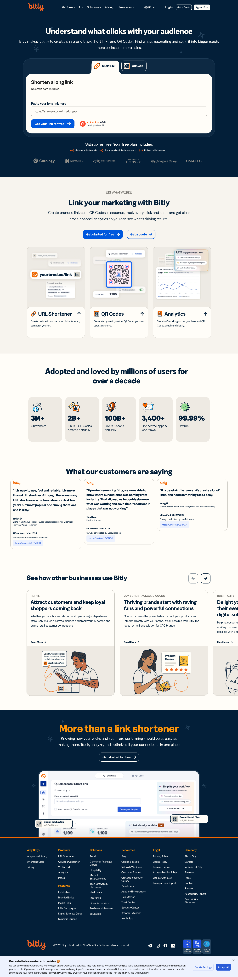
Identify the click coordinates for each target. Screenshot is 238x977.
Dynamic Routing (67, 918)
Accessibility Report (195, 893)
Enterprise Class (35, 861)
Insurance (95, 897)
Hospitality (96, 870)
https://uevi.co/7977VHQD (28, 543)
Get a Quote (183, 7)
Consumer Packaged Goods (101, 863)
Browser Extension (131, 912)
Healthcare (96, 892)
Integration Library (37, 856)
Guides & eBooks (130, 861)
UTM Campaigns (67, 908)
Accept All (223, 967)
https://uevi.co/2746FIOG (101, 538)
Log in (169, 7)
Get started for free (100, 234)
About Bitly (191, 856)
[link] (150, 945)
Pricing (109, 7)
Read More (37, 642)
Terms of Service (162, 867)
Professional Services (101, 908)
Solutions (93, 7)
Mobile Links (64, 902)
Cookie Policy (160, 861)
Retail (93, 856)
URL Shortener (66, 856)
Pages (61, 877)
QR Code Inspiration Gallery (132, 879)
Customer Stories (131, 872)
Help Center (128, 896)
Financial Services (99, 903)
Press (188, 877)
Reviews (189, 888)
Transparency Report (164, 883)
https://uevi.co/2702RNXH (174, 524)
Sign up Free (201, 7)
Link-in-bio (63, 892)
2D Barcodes (65, 867)
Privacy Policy (160, 856)
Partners (189, 872)
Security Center (130, 907)
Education (95, 913)
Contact (189, 883)
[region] (119, 966)
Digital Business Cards (70, 913)
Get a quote (138, 234)
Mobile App (127, 918)
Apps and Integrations (133, 891)
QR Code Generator (69, 861)
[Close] (233, 960)
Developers (127, 886)
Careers (189, 861)
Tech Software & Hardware (99, 885)
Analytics (63, 872)
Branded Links (66, 897)
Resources (125, 7)
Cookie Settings (203, 967)
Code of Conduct (162, 877)
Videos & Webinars (131, 867)
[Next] (205, 578)
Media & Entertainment (98, 877)
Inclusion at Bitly (193, 867)
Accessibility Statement (191, 900)
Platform (67, 7)
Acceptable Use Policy (165, 872)
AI (80, 7)
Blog (123, 856)
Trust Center (128, 902)
